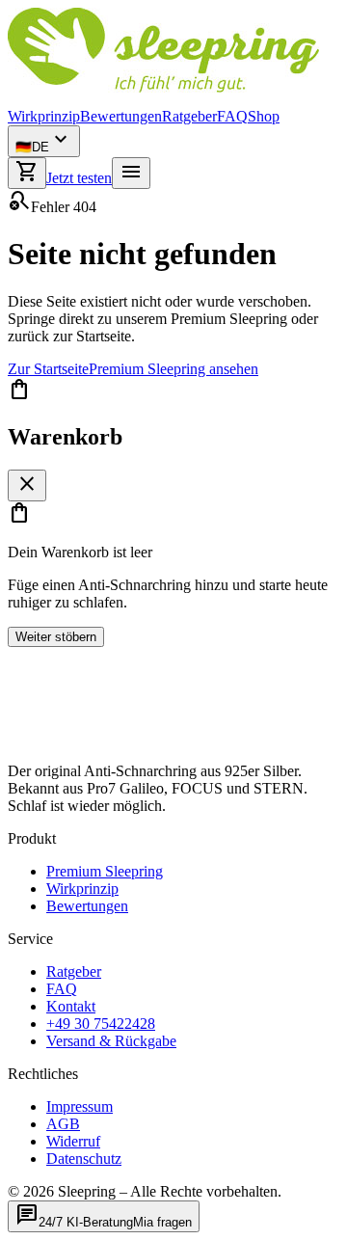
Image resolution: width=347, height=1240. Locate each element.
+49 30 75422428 (100, 1023)
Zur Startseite (48, 369)
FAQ (232, 116)
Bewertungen (121, 116)
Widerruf (73, 1141)
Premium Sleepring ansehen (173, 369)
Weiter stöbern (55, 637)
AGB (63, 1124)
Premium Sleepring (104, 871)
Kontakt (70, 1006)
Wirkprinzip (44, 116)
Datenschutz (83, 1158)
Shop (264, 116)
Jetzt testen (79, 178)
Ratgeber (189, 116)
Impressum (79, 1106)
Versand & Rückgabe (111, 1041)
